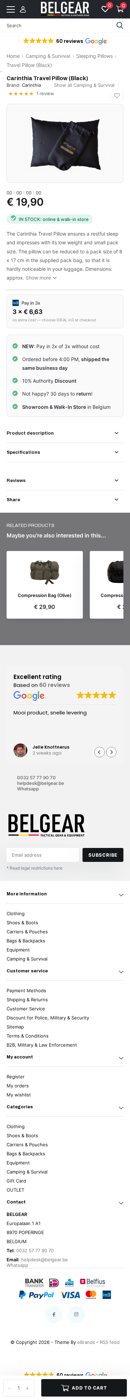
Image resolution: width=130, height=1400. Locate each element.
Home (13, 56)
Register (16, 1076)
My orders (18, 1085)
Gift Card (16, 1181)
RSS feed (110, 1342)
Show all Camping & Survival (84, 85)
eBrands (86, 1342)
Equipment (18, 950)
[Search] (119, 25)
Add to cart (89, 1388)
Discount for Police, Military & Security (48, 1017)
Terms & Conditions (28, 1036)
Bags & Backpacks (26, 940)
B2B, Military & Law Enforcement (42, 1045)
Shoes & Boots (22, 922)
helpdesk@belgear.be (40, 783)
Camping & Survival (48, 56)
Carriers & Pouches (27, 931)
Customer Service (26, 1008)
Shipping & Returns (27, 999)
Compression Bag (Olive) (44, 595)
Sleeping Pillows (94, 56)
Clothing (16, 913)
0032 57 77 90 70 (36, 777)
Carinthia (31, 85)
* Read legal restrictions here (34, 868)
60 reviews (54, 685)
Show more (39, 278)
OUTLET (15, 1190)
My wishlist (19, 1094)
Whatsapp (28, 788)
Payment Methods (26, 990)
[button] (64, 41)
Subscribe (103, 855)
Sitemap (15, 1027)
